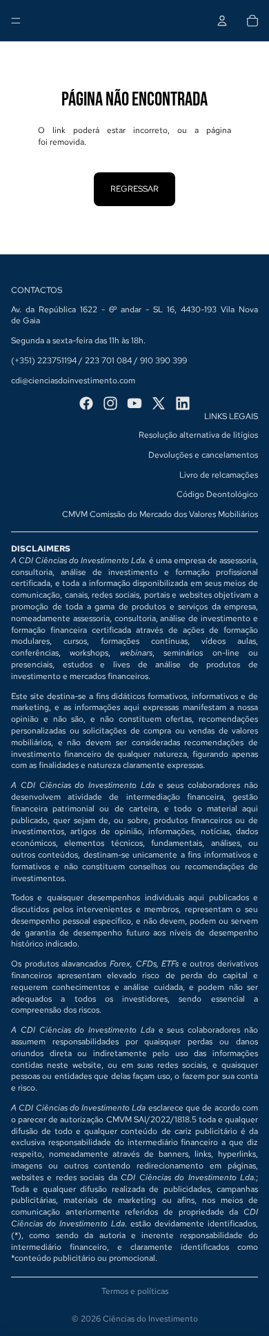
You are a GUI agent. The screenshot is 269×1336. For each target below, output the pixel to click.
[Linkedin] (183, 403)
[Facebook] (86, 403)
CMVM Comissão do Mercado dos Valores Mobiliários (160, 514)
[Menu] (16, 21)
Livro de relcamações (218, 474)
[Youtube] (134, 403)
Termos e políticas (134, 1291)
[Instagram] (110, 403)
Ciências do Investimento (150, 1318)
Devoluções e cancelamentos (203, 454)
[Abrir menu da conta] (222, 21)
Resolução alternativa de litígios (198, 435)
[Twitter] (158, 403)
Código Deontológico (217, 494)
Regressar (134, 188)
